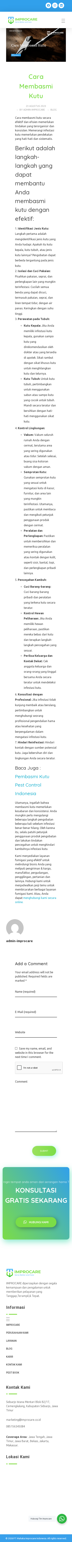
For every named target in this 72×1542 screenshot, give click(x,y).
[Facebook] (48, 5)
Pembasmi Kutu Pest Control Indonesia (32, 784)
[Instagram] (55, 5)
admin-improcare (34, 109)
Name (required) (25, 991)
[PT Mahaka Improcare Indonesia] (25, 20)
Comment (21, 1081)
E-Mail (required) (25, 1011)
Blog (54, 109)
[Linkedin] (61, 5)
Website (20, 1032)
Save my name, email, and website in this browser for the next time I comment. (34, 1052)
